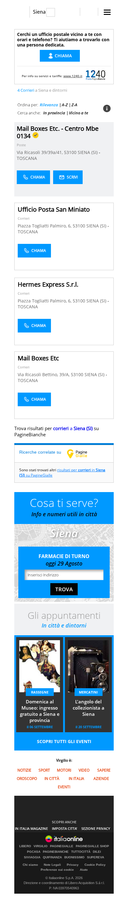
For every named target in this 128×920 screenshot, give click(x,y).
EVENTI (64, 787)
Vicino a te (78, 113)
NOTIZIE (24, 770)
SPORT (44, 770)
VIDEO (84, 770)
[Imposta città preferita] (22, 12)
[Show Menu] (107, 12)
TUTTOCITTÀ (80, 851)
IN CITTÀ (51, 778)
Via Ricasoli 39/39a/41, (40, 152)
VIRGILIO (41, 846)
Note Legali (52, 864)
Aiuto (84, 869)
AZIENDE (101, 778)
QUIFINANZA (52, 857)
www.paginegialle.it (81, 453)
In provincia (54, 113)
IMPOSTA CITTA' (64, 828)
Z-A (74, 105)
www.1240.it (72, 76)
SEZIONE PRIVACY (95, 828)
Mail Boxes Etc (38, 358)
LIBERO (25, 846)
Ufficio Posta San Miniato (54, 209)
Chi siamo (30, 864)
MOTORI (64, 770)
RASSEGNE (39, 692)
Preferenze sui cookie (57, 869)
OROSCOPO (27, 778)
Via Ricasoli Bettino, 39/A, (44, 374)
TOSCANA (27, 158)
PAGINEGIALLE (61, 846)
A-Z (65, 105)
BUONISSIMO (74, 857)
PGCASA (33, 851)
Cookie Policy (95, 864)
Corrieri (24, 218)
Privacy (73, 864)
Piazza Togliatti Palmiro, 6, (45, 226)
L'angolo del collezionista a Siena (88, 707)
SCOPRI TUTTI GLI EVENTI (64, 741)
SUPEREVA (95, 857)
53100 (70, 152)
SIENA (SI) (88, 152)
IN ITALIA (76, 778)
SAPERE (104, 770)
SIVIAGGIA (32, 857)
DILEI (97, 851)
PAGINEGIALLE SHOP (92, 846)
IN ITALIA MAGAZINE (31, 828)
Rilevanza (49, 105)
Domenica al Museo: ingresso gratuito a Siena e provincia (40, 710)
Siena (39, 11)
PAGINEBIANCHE (56, 851)
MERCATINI (88, 692)
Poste (21, 145)
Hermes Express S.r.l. (48, 284)
